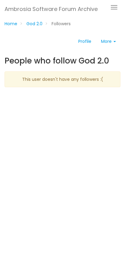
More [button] (107, 41)
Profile (84, 41)
